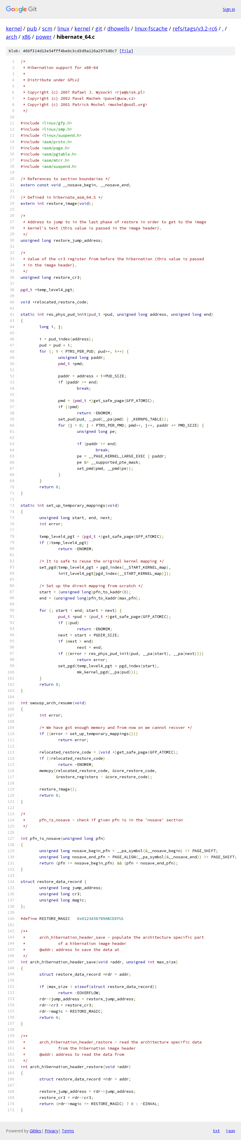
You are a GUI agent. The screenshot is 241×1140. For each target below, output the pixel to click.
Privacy (51, 1131)
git (98, 28)
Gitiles (35, 1131)
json (230, 1130)
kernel (14, 28)
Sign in (229, 9)
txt (216, 1130)
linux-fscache (151, 28)
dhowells (118, 28)
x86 (26, 36)
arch (11, 36)
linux (63, 28)
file (126, 50)
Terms (68, 1131)
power (44, 36)
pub (32, 28)
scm (47, 28)
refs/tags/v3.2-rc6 (195, 28)
